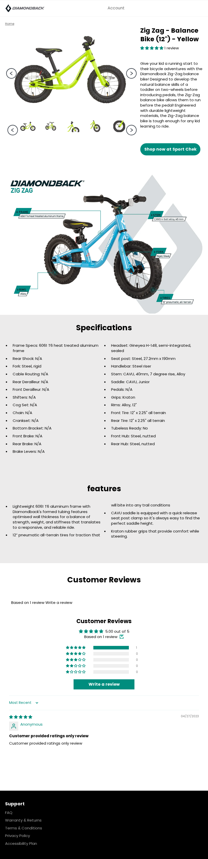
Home (9, 24)
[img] (20, 717)
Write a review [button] (104, 684)
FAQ (8, 812)
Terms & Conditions (23, 828)
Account (116, 8)
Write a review (58, 602)
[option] (70, 69)
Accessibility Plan (21, 843)
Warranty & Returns (23, 820)
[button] (152, 48)
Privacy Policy (17, 835)
